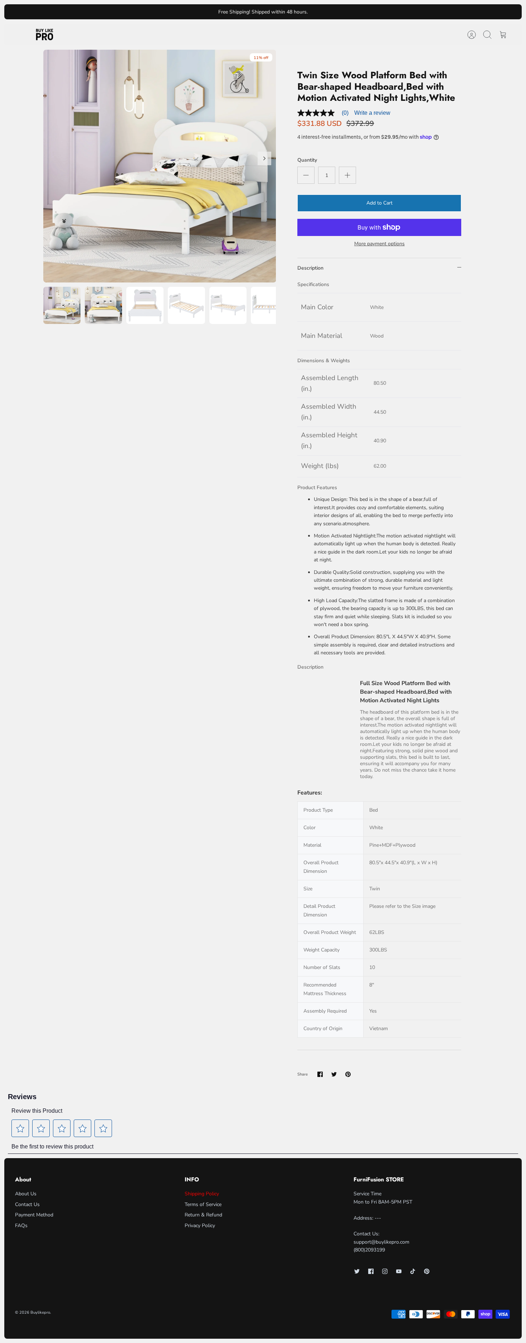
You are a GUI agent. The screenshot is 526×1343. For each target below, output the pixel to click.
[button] (20, 1128)
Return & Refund (203, 1214)
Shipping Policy (202, 1193)
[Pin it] (348, 1074)
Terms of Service (203, 1204)
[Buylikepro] (44, 34)
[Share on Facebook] (320, 1074)
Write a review (372, 113)
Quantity (307, 160)
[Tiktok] (413, 1271)
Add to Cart (379, 203)
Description (310, 268)
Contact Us (27, 1204)
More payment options (379, 244)
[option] (159, 166)
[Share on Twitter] (334, 1074)
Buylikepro (40, 1312)
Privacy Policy (200, 1225)
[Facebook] (371, 1271)
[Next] (351, 11)
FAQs (21, 1225)
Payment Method (34, 1214)
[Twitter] (357, 1271)
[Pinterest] (427, 1271)
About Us (25, 1193)
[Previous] (174, 11)
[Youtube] (399, 1271)
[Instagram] (385, 1271)
